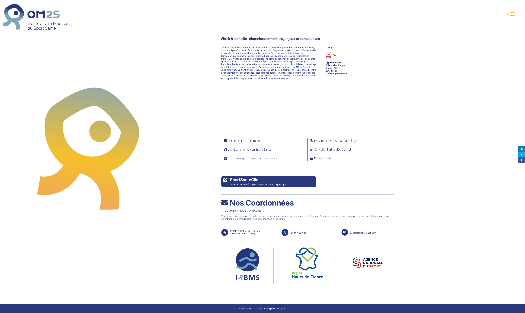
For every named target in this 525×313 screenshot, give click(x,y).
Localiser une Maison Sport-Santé (249, 149)
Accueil (267, 308)
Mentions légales (278, 308)
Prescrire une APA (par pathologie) (336, 141)
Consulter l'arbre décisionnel (332, 149)
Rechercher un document (244, 141)
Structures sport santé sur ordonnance (252, 158)
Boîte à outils (322, 158)
